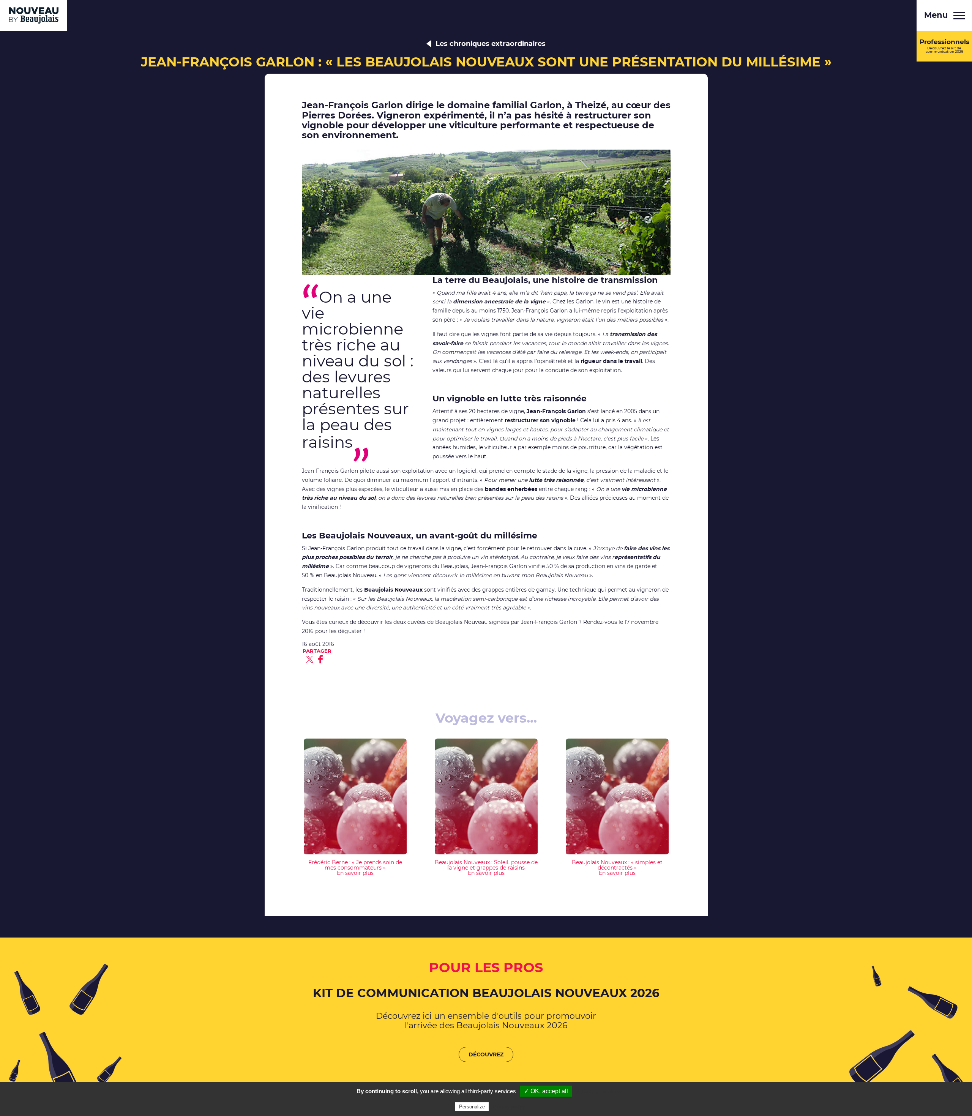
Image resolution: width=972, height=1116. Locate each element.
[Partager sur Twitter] (309, 659)
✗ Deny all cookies (598, 1091)
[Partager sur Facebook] (320, 659)
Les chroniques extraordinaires (491, 43)
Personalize (472, 1107)
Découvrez (486, 1054)
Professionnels (944, 46)
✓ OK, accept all (546, 1091)
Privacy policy (508, 1106)
